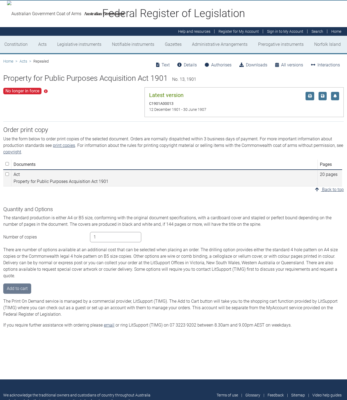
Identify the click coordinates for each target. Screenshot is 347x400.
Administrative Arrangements (220, 44)
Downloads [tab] (256, 64)
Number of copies (20, 237)
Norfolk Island (327, 44)
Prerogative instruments (281, 44)
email (109, 325)
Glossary (252, 395)
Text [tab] (166, 64)
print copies (64, 145)
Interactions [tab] (328, 64)
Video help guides (327, 395)
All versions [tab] (292, 64)
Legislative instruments (79, 44)
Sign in (285, 31)
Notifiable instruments (133, 44)
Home (8, 61)
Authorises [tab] (221, 64)
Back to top (332, 189)
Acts (42, 44)
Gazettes (173, 44)
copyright (12, 151)
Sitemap (298, 395)
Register (239, 31)
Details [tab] (190, 64)
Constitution (16, 44)
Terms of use (227, 395)
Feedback (276, 395)
